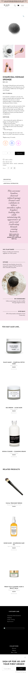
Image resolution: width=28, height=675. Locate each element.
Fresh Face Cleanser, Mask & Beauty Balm (14, 587)
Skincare (20, 163)
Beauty (8, 505)
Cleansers (12, 453)
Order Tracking (11, 619)
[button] (23, 16)
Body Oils (15, 546)
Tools (4, 165)
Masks (11, 365)
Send (21, 668)
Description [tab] (7, 179)
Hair (19, 546)
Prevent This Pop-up (21, 672)
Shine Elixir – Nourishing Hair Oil (14, 543)
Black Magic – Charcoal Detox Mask (14, 363)
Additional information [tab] (10, 183)
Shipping (9, 617)
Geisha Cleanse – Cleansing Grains (14, 451)
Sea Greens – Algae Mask (14, 407)
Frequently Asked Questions (14, 615)
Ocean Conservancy (22, 314)
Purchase (19, 153)
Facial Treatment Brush (14, 503)
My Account (10, 621)
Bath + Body (13, 163)
